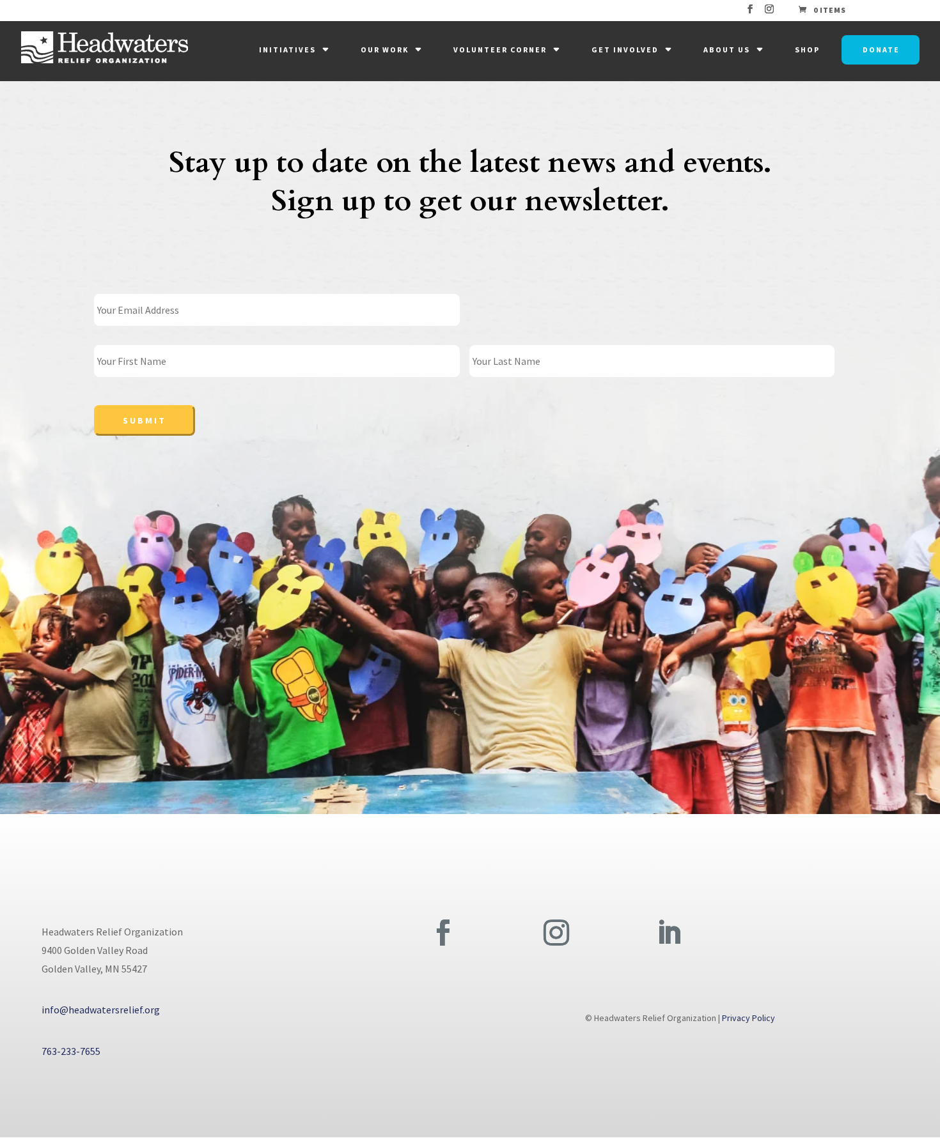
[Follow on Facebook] (443, 933)
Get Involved (625, 49)
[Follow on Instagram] (556, 933)
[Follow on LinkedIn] (669, 933)
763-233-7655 (71, 1051)
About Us (726, 49)
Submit (144, 420)
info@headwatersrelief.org (101, 1009)
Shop (807, 49)
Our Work (385, 49)
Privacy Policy (748, 1018)
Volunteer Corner (500, 49)
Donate (881, 49)
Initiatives (287, 49)
